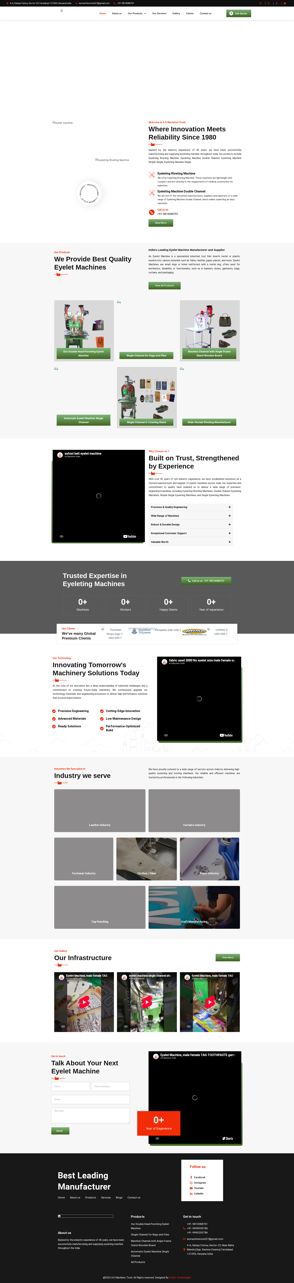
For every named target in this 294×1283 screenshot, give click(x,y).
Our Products (135, 13)
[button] (191, 507)
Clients (190, 13)
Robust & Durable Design (165, 524)
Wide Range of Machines (165, 515)
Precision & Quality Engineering (169, 507)
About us (117, 13)
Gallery (176, 13)
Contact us (205, 13)
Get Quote (241, 13)
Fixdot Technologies (180, 1277)
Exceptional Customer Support (169, 533)
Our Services (159, 13)
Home (103, 13)
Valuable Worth (159, 542)
